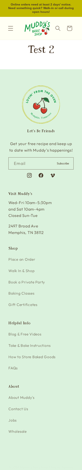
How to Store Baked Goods (32, 356)
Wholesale (17, 431)
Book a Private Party (26, 282)
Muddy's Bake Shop (34, 467)
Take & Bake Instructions (29, 345)
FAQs (13, 368)
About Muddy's (21, 397)
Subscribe (63, 163)
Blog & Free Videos (24, 334)
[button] (10, 28)
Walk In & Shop (21, 270)
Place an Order (21, 259)
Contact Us (18, 408)
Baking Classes (21, 293)
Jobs (12, 420)
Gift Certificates (22, 304)
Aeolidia (67, 467)
